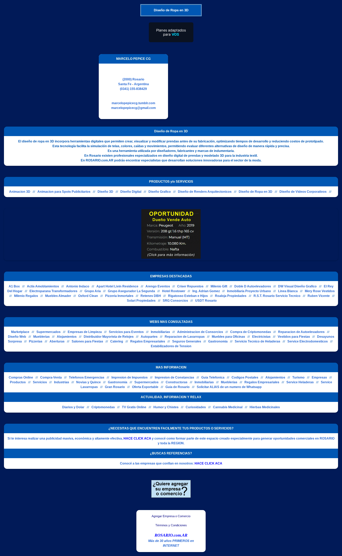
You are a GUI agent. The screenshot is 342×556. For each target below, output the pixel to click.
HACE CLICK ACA (137, 438)
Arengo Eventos (157, 286)
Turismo (298, 377)
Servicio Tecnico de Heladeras (257, 341)
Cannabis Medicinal (227, 407)
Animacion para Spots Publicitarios (63, 191)
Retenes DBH (151, 296)
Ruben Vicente (319, 296)
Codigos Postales (245, 377)
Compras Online (21, 377)
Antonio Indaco (77, 286)
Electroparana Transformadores (53, 291)
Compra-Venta (51, 377)
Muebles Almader (58, 296)
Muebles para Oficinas (228, 336)
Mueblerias (41, 336)
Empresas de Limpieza (85, 332)
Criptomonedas (103, 407)
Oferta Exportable (145, 387)
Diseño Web (17, 336)
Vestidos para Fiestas (294, 336)
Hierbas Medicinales (265, 407)
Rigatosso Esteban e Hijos (188, 296)
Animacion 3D (19, 191)
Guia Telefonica (212, 377)
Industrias (61, 382)
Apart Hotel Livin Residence (117, 286)
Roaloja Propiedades (230, 296)
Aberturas (57, 341)
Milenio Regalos (26, 296)
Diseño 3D (105, 191)
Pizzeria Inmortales (119, 296)
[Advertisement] (205, 86)
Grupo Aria (93, 291)
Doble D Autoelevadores (252, 286)
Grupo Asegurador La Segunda (131, 291)
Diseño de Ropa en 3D (255, 191)
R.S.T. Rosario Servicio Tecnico (277, 296)
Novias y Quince (88, 382)
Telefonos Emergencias (86, 377)
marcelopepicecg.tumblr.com (133, 103)
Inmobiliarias (160, 332)
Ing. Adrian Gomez (206, 291)
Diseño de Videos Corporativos (303, 191)
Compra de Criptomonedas (250, 332)
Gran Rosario (115, 387)
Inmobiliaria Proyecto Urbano (249, 291)
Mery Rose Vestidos (320, 291)
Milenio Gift (219, 286)
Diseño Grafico (159, 191)
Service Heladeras (300, 382)
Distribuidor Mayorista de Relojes (109, 336)
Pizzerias (35, 341)
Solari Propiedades (141, 300)
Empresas (319, 377)
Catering (116, 341)
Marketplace (20, 332)
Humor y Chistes (166, 407)
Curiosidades (196, 407)
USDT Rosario (206, 300)
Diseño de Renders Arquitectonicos (205, 191)
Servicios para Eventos (126, 332)
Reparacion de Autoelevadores (301, 332)
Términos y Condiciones (171, 525)
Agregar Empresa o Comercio (171, 516)
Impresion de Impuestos (129, 377)
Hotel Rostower (173, 291)
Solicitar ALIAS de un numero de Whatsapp (229, 387)
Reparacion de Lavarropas (185, 336)
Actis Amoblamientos (43, 286)
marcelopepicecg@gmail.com (133, 108)
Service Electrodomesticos (307, 341)
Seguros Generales (186, 341)
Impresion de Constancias (174, 377)
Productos (18, 382)
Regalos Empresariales (147, 341)
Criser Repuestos (190, 286)
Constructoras (176, 382)
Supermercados (48, 332)
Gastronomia (218, 341)
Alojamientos (67, 336)
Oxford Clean (88, 296)
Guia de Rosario (177, 387)
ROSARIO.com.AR (171, 535)
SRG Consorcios (175, 300)
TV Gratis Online (134, 407)
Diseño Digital (130, 191)
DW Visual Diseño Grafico (297, 286)
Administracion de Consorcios (200, 332)
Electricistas (261, 336)
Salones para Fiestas (87, 341)
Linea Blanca (288, 291)
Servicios (40, 382)
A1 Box (14, 286)
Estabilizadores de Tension (171, 346)
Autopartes (149, 336)
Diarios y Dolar (73, 407)
